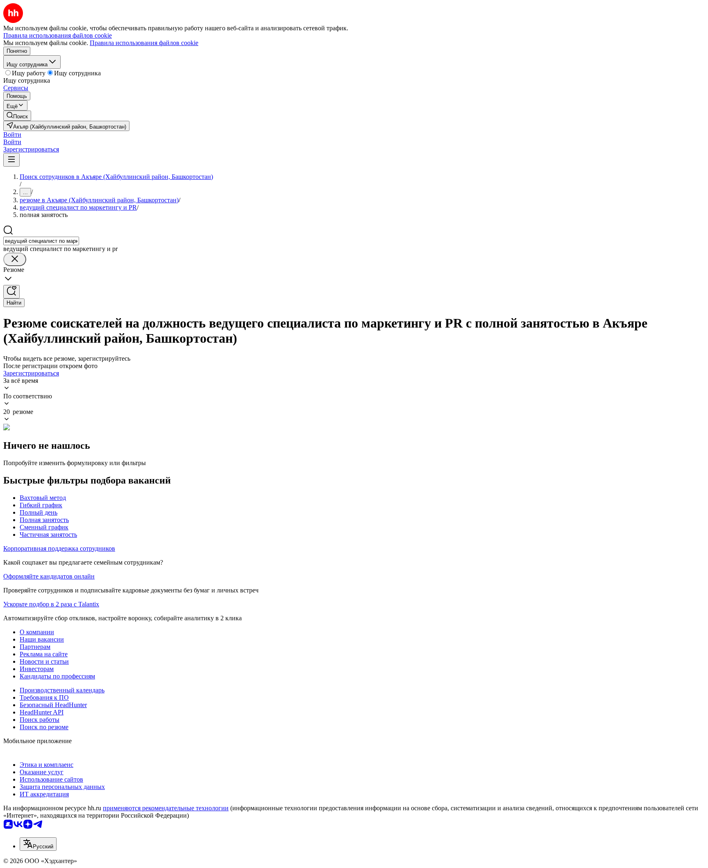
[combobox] (41, 241)
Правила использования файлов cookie (144, 42)
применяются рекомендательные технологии (166, 808)
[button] (12, 134)
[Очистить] (14, 259)
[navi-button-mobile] (11, 160)
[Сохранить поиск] (11, 291)
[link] (17, 116)
